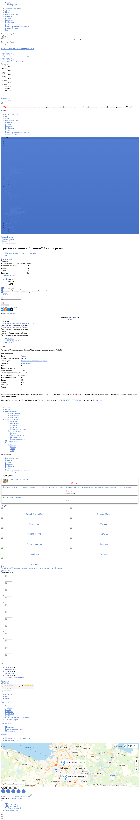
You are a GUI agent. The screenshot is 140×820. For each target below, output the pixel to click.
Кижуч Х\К (19, 497)
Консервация (13, 153)
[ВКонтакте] (2, 309)
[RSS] (3, 791)
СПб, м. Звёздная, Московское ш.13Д (15, 56)
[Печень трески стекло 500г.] (5, 483)
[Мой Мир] (8, 309)
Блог (8, 10)
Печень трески (15, 159)
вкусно (46, 568)
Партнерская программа (14, 729)
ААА (3, 568)
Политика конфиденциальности (17, 26)
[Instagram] (23, 791)
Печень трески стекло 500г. (20, 479)
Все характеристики (8, 275)
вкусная (41, 568)
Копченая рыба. (11, 669)
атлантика (28, 568)
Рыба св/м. (12, 178)
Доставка (8, 16)
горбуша (60, 568)
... (6, 186)
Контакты (9, 20)
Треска (23, 356)
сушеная (44, 361)
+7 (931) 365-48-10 (8, 59)
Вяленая (13, 167)
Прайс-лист (9, 22)
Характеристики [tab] (13, 341)
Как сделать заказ (11, 14)
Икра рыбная (13, 145)
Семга (21, 568)
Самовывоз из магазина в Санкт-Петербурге (17, 323)
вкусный (53, 568)
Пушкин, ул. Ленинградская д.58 (13, 61)
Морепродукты (11, 175)
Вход (8, 3)
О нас (7, 24)
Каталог (5, 404)
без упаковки (26, 363)
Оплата (8, 18)
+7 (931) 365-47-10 (8, 54)
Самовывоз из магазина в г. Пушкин (14, 327)
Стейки (12, 182)
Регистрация (12, 5)
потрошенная (35, 361)
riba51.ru (99, 400)
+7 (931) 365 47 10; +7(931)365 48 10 (17, 49)
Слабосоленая (15, 171)
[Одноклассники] (5, 309)
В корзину (5, 305)
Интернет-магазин (14, 8)
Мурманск (15, 568)
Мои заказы (9, 727)
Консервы (13, 155)
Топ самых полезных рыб (14, 677)
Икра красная (15, 147)
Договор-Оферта (11, 28)
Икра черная (14, 149)
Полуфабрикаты (11, 177)
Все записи (5, 681)
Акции (7, 141)
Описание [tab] (10, 339)
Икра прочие (14, 151)
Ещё (7, 30)
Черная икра (9, 673)
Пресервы (13, 161)
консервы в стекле (16, 157)
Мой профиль (10, 731)
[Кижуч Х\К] (8, 497)
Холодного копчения (17, 173)
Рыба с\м (13, 180)
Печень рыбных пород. (18, 163)
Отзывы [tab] (10, 343)
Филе (12, 184)
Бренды (8, 143)
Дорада (8, 568)
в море (34, 568)
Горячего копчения (17, 169)
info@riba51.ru (12, 740)
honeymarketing (17, 798)
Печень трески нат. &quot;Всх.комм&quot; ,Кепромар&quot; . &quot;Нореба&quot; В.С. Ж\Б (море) (95, 487)
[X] (11, 309)
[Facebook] (8, 791)
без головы (25, 361)
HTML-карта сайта (8, 796)
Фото (9, 12)
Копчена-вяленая (14, 165)
